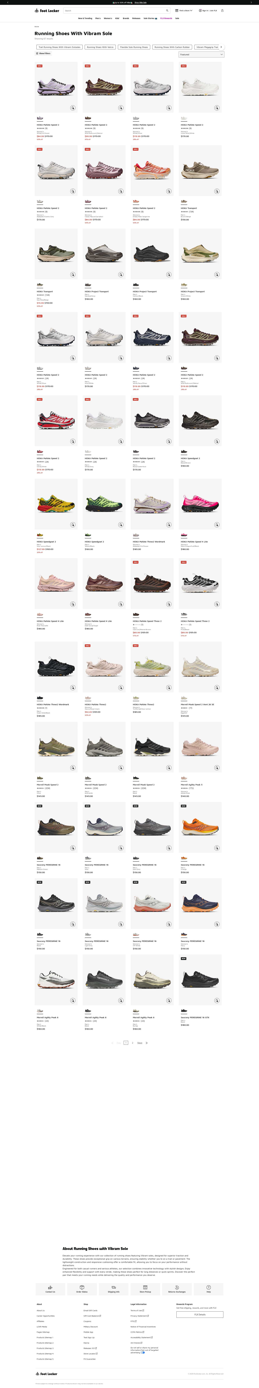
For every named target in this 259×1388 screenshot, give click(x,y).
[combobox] (117, 10)
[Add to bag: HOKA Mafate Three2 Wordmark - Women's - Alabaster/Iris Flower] (168, 524)
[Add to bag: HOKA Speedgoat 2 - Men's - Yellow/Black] (120, 524)
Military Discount (91, 1326)
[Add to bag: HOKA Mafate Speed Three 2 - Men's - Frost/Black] (216, 604)
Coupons (87, 1321)
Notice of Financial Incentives (143, 1326)
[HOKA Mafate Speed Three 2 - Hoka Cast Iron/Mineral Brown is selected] (136, 614)
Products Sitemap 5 (45, 1359)
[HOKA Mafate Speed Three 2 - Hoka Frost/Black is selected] (184, 614)
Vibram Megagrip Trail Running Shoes (215, 47)
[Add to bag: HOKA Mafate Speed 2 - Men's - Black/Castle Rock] (168, 441)
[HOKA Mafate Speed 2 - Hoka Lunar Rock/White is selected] (184, 118)
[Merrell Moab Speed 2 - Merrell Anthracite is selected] (88, 778)
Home (37, 26)
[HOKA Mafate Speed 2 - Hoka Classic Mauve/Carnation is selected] (88, 201)
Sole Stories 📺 (150, 18)
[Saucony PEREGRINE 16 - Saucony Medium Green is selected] (40, 858)
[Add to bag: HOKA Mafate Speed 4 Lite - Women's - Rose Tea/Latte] (72, 604)
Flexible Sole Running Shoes (134, 47)
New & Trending (85, 18)
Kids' (117, 18)
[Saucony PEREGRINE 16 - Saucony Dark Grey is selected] (136, 858)
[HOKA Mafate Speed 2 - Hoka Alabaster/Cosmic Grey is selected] (40, 201)
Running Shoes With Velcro (100, 47)
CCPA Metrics (136, 1332)
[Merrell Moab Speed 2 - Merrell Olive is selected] (40, 778)
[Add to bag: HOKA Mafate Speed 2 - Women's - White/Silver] (168, 107)
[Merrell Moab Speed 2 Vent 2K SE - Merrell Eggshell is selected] (184, 698)
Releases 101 (89, 1348)
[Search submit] (167, 10)
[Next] (251, 2)
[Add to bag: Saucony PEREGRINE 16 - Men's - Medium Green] (72, 848)
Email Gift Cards (90, 1310)
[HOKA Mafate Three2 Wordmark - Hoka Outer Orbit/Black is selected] (40, 698)
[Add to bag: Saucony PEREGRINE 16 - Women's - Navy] (216, 924)
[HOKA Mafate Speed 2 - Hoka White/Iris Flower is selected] (40, 118)
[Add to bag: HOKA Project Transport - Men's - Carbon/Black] (168, 274)
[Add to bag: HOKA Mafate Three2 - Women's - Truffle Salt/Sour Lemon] (168, 687)
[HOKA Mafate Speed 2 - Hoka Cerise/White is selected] (40, 451)
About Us (41, 1310)
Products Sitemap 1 (45, 1337)
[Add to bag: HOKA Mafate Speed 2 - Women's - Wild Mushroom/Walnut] (120, 107)
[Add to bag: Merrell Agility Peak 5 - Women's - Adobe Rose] (216, 767)
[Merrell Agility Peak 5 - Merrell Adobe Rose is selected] (184, 778)
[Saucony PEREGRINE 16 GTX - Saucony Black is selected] (184, 1010)
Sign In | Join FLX (209, 10)
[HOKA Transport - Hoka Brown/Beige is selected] (184, 201)
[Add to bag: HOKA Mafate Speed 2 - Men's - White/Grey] (120, 441)
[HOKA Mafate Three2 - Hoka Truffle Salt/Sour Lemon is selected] (136, 698)
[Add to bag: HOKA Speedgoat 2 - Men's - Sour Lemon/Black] (72, 524)
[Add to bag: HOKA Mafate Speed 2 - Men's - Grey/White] (120, 358)
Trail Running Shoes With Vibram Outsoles (59, 47)
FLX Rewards (166, 18)
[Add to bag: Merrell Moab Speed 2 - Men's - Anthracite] (120, 767)
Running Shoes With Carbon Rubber (172, 47)
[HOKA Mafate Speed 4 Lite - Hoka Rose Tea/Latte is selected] (40, 614)
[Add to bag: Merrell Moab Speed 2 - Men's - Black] (168, 767)
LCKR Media (42, 1326)
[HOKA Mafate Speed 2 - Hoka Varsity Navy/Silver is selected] (136, 368)
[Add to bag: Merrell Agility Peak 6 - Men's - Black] (120, 1000)
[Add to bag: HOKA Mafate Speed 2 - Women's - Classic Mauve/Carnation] (120, 191)
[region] (129, 2)
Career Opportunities (45, 1316)
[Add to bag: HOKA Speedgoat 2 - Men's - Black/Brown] (216, 441)
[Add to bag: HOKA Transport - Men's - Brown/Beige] (216, 191)
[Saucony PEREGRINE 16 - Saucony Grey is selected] (88, 858)
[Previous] (7, 2)
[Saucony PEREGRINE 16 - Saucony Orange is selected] (184, 858)
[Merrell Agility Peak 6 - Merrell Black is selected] (88, 1010)
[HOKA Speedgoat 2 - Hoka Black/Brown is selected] (184, 451)
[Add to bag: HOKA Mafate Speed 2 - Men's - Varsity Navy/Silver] (168, 358)
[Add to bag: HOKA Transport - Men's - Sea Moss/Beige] (72, 274)
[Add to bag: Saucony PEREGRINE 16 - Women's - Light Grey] (120, 924)
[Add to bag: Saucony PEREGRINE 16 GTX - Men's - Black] (216, 1000)
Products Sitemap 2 (45, 1343)
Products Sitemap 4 (45, 1353)
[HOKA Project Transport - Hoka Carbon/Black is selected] (136, 284)
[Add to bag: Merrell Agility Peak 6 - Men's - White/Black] (72, 1000)
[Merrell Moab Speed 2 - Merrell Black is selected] (136, 778)
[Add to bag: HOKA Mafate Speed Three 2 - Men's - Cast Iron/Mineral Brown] (168, 604)
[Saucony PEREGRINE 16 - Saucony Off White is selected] (136, 934)
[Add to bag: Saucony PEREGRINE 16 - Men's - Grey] (120, 848)
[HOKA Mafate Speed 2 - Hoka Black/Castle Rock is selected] (136, 451)
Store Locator (89, 1353)
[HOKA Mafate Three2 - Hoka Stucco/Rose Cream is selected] (88, 698)
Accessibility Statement (140, 1337)
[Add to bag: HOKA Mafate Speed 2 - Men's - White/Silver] (72, 358)
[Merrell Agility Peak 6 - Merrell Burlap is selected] (136, 1010)
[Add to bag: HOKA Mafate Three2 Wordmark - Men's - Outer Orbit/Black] (72, 687)
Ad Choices (135, 1343)
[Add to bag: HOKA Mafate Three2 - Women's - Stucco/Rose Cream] (120, 687)
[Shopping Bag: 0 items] (222, 10)
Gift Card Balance (91, 1316)
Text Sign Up (89, 1337)
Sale (177, 18)
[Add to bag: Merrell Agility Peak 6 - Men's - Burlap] (168, 1000)
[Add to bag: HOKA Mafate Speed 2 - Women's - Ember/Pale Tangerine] (168, 191)
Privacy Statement (139, 1316)
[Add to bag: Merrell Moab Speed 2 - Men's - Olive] (72, 767)
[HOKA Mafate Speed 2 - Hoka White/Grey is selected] (88, 451)
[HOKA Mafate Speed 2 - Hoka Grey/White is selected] (88, 368)
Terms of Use (136, 1310)
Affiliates (40, 1321)
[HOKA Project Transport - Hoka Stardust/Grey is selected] (88, 284)
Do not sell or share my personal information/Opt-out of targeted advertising (144, 1350)
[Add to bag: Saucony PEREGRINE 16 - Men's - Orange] (216, 848)
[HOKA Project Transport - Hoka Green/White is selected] (184, 284)
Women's (108, 18)
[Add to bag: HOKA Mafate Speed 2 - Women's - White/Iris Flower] (72, 107)
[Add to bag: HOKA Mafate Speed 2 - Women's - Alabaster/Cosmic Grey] (72, 191)
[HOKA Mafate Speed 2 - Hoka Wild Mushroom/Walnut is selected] (88, 118)
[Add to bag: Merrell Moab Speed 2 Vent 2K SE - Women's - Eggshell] (216, 687)
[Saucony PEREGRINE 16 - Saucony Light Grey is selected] (88, 934)
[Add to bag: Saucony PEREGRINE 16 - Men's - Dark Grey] (168, 848)
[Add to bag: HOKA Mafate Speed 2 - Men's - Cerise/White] (72, 441)
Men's (98, 18)
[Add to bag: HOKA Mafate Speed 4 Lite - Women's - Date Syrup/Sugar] (120, 604)
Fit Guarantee (90, 1359)
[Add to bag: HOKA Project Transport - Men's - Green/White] (216, 274)
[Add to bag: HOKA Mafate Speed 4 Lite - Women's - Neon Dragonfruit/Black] (216, 524)
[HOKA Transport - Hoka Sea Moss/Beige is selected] (40, 284)
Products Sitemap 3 (45, 1348)
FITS (132, 1321)
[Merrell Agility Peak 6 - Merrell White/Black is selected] (40, 1010)
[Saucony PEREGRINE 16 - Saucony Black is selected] (40, 934)
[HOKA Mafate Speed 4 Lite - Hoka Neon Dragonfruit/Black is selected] (184, 535)
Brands (126, 18)
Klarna (86, 1343)
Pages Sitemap (43, 1332)
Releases (136, 18)
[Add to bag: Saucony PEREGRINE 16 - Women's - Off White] (168, 924)
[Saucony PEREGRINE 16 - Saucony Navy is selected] (184, 934)
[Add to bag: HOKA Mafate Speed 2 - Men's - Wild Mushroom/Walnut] (216, 358)
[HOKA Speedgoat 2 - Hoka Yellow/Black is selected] (88, 535)
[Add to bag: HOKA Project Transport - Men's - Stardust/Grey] (120, 274)
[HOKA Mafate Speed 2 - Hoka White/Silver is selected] (136, 118)
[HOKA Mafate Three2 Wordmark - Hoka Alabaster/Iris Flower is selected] (136, 535)
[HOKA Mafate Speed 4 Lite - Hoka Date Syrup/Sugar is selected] (88, 614)
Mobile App (88, 1332)
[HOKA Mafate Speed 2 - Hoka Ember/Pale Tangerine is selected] (136, 201)
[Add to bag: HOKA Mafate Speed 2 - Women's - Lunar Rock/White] (216, 107)
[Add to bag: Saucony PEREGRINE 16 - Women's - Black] (72, 924)
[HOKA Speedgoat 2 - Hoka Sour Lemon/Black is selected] (40, 535)
